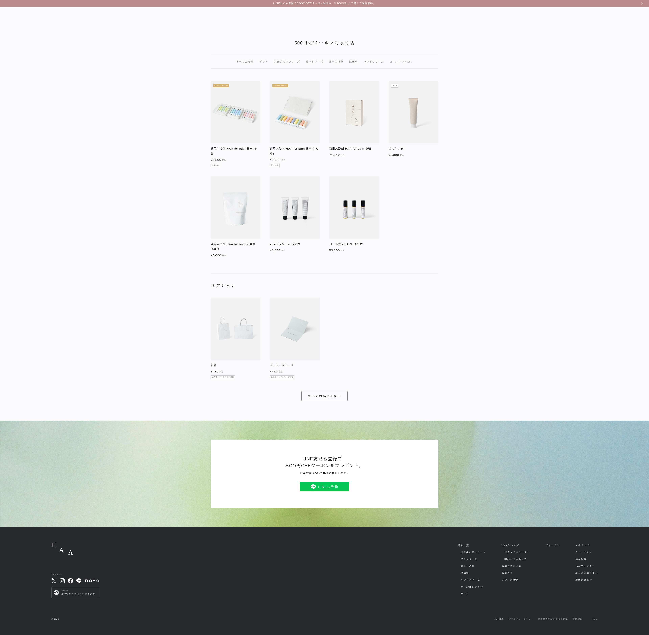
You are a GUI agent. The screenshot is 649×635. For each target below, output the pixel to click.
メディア (509, 580)
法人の (586, 573)
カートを (583, 552)
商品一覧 (463, 545)
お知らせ (507, 573)
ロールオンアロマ (401, 61)
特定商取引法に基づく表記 (553, 619)
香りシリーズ (314, 61)
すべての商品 (245, 61)
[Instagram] (62, 580)
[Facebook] (70, 580)
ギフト (263, 61)
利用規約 (577, 619)
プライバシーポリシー (521, 619)
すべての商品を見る (324, 396)
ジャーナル (552, 545)
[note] (92, 580)
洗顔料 (353, 61)
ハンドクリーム (373, 61)
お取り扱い (511, 566)
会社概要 (499, 619)
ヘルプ (585, 566)
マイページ (582, 545)
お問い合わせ (583, 580)
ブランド (517, 552)
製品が (515, 559)
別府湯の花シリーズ (286, 61)
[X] (54, 580)
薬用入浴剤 (336, 61)
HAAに (510, 545)
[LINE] (78, 580)
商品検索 (580, 559)
